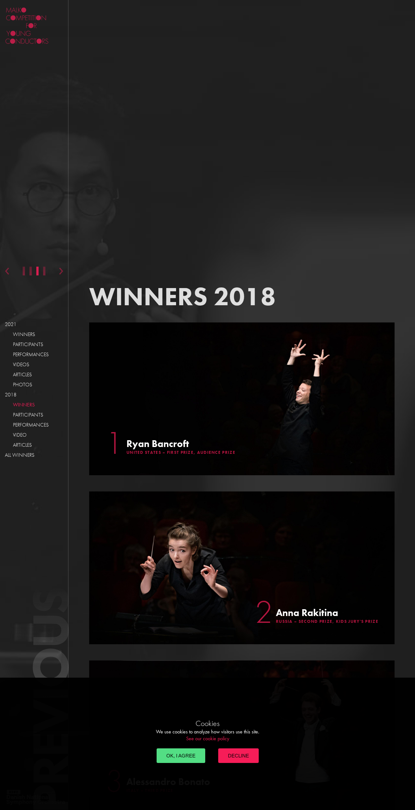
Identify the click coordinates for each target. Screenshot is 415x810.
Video (20, 434)
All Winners (19, 455)
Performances (31, 354)
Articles (22, 374)
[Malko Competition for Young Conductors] (51, 25)
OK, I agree (181, 755)
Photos (22, 384)
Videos (21, 364)
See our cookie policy (207, 738)
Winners (24, 334)
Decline (238, 755)
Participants (28, 344)
